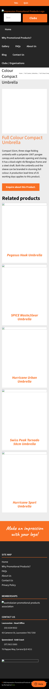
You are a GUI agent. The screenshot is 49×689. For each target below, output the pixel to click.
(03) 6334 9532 (10, 627)
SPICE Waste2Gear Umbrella (24, 317)
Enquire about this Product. (21, 187)
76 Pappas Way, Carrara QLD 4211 (17, 649)
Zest (13, 685)
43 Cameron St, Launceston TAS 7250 (19, 632)
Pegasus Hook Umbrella (24, 255)
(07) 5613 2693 (10, 644)
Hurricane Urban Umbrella (24, 379)
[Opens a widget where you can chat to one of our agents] (38, 684)
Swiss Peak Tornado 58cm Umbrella (24, 442)
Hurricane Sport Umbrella (24, 504)
